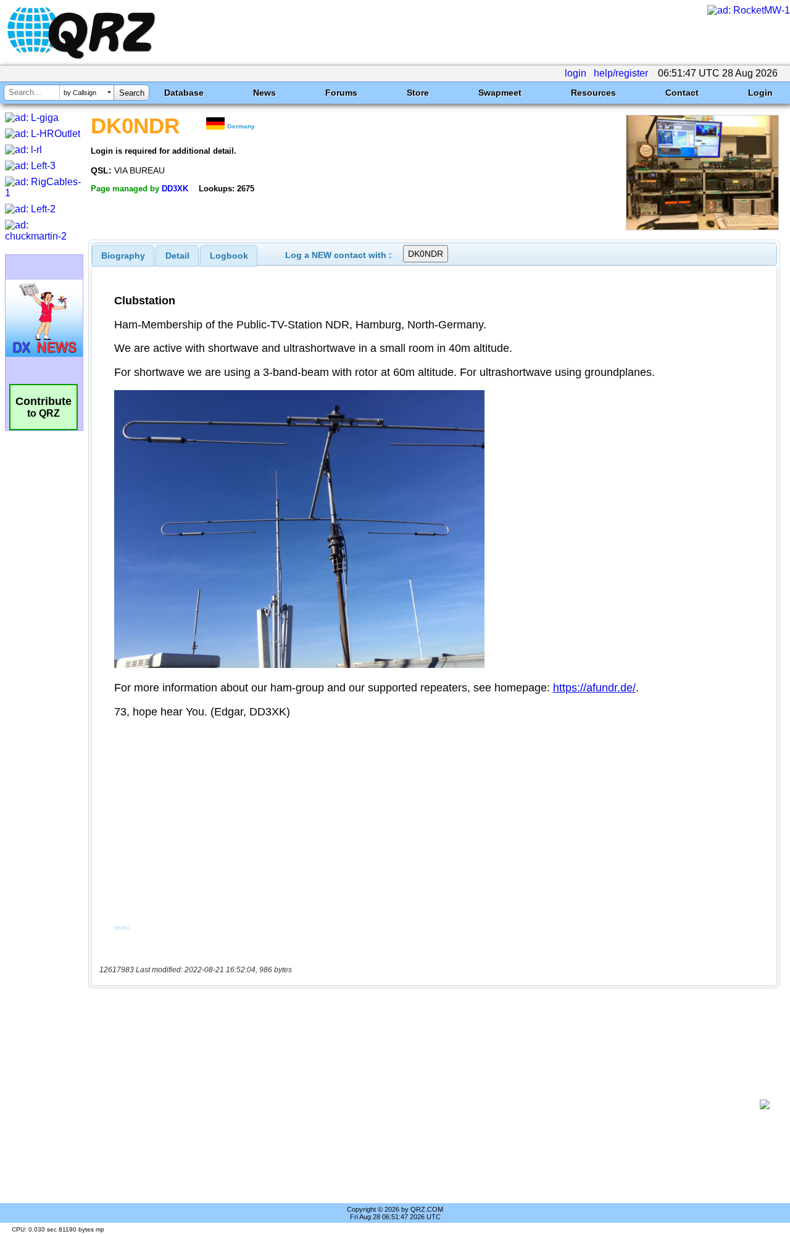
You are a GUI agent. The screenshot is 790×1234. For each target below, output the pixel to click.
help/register (621, 73)
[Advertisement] (429, 1104)
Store (418, 93)
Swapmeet (500, 93)
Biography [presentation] (123, 256)
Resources (593, 93)
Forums (341, 93)
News (264, 93)
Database (184, 93)
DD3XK (175, 188)
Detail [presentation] (177, 256)
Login (760, 93)
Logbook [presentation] (229, 256)
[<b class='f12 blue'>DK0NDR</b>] (702, 227)
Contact (682, 93)
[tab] (123, 255)
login (575, 73)
